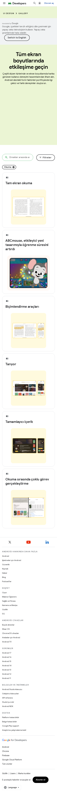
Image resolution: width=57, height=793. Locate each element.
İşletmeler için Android (11, 560)
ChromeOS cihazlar (10, 633)
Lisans (13, 773)
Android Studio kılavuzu (12, 689)
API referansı (7, 698)
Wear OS (6, 629)
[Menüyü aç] (4, 3)
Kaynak (5, 569)
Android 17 (6, 653)
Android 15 (6, 661)
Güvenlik (6, 564)
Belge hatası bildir (9, 721)
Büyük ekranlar (8, 625)
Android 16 (6, 657)
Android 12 (6, 674)
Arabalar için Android (11, 637)
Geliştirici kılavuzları (10, 693)
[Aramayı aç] (34, 3)
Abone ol (40, 779)
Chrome (5, 751)
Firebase (5, 755)
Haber (4, 573)
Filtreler (45, 157)
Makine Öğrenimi (9, 597)
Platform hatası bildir (10, 717)
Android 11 (6, 678)
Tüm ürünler (7, 764)
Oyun (4, 592)
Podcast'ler (6, 581)
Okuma (7, 167)
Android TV (7, 642)
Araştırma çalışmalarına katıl (14, 730)
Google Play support (10, 726)
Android (5, 556)
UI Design (8, 13)
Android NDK (7, 706)
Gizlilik (5, 609)
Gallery (23, 13)
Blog (4, 577)
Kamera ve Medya (9, 605)
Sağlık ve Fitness (9, 601)
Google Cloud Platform (12, 759)
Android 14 (6, 665)
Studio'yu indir (8, 702)
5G (3, 614)
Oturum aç (49, 3)
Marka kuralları (24, 773)
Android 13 (6, 670)
